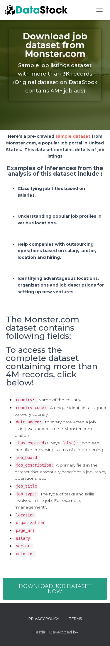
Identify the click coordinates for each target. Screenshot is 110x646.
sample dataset (72, 136)
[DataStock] (38, 9)
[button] (55, 589)
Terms (75, 619)
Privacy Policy (43, 619)
